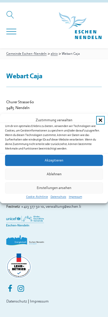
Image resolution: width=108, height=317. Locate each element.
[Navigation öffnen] (11, 32)
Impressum (75, 196)
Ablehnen (54, 174)
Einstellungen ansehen (54, 188)
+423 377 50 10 (32, 206)
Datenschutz (58, 196)
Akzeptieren (54, 160)
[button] (100, 120)
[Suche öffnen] (11, 17)
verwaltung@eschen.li (63, 206)
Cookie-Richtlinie (37, 196)
